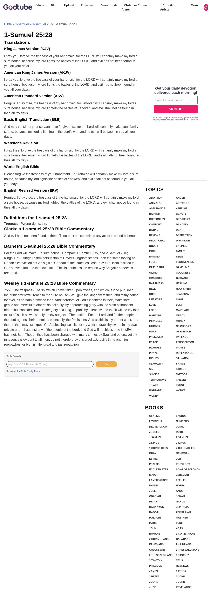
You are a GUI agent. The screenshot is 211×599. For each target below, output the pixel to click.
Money (180, 320)
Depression (184, 235)
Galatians (183, 539)
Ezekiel (181, 480)
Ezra (152, 453)
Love (152, 304)
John (152, 528)
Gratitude (156, 278)
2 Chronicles (185, 448)
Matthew (182, 517)
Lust (179, 304)
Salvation (183, 358)
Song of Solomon (188, 469)
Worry (154, 395)
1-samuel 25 (41, 24)
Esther (154, 458)
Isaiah (153, 474)
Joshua (181, 426)
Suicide (154, 374)
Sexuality (156, 363)
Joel (152, 490)
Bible (8, 24)
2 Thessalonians (160, 555)
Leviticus (155, 421)
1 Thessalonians (187, 549)
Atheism (181, 208)
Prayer (154, 353)
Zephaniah (183, 507)
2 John (153, 581)
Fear (179, 256)
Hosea (180, 485)
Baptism (154, 213)
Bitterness (157, 219)
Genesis (154, 416)
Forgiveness (185, 262)
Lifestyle (155, 299)
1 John (180, 576)
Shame (180, 363)
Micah (153, 501)
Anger (180, 197)
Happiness (156, 283)
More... (195, 5)
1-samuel (22, 24)
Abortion (155, 197)
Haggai (154, 512)
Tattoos (181, 374)
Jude (152, 587)
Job (178, 458)
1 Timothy (182, 555)
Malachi (155, 517)
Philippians (183, 544)
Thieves (181, 379)
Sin (151, 369)
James (153, 571)
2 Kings (181, 442)
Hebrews (182, 565)
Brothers (183, 219)
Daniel (153, 485)
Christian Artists (167, 7)
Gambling (182, 267)
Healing (181, 283)
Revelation (184, 587)
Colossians (157, 549)
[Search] (206, 7)
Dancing (182, 224)
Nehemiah (182, 453)
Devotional (157, 240)
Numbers (182, 421)
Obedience (183, 331)
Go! (106, 364)
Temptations (157, 379)
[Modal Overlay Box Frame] (176, 104)
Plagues (155, 347)
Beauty (181, 213)
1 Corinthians (185, 533)
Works (180, 390)
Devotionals (109, 5)
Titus (179, 560)
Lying (152, 310)
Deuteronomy (159, 426)
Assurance (157, 208)
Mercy (180, 315)
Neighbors (183, 326)
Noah (153, 331)
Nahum (180, 501)
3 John (180, 581)
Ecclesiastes (158, 469)
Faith (152, 251)
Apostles (182, 203)
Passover (156, 337)
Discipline (183, 240)
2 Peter (154, 576)
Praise (180, 347)
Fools (153, 262)
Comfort (155, 224)
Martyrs (155, 315)
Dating (153, 229)
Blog (54, 5)
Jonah (180, 496)
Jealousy (182, 294)
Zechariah (183, 512)
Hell (152, 288)
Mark (153, 523)
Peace (153, 342)
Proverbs (183, 464)
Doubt (153, 246)
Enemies (181, 246)
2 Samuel (182, 437)
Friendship (156, 267)
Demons (154, 235)
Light (179, 299)
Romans (154, 533)
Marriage (183, 310)
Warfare (155, 390)
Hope (152, 294)
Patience (182, 337)
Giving (153, 272)
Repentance (184, 353)
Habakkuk (156, 507)
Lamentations (158, 480)
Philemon (155, 565)
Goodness (183, 272)
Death (180, 229)
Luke (179, 523)
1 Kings (154, 442)
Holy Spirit (183, 288)
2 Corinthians (159, 539)
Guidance (182, 278)
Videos (39, 5)
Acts (179, 528)
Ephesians (156, 544)
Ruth (179, 432)
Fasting (154, 256)
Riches (154, 358)
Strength (183, 369)
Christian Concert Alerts (135, 7)
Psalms (154, 464)
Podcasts (87, 5)
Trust (180, 385)
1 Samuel (155, 437)
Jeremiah (182, 474)
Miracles (155, 320)
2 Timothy (155, 560)
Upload (69, 5)
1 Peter (181, 571)
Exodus (181, 416)
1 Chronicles (158, 448)
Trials (153, 385)
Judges (154, 432)
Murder (154, 326)
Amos (179, 490)
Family (180, 251)
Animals (155, 203)
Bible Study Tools (30, 371)
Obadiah (155, 496)
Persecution (185, 342)
